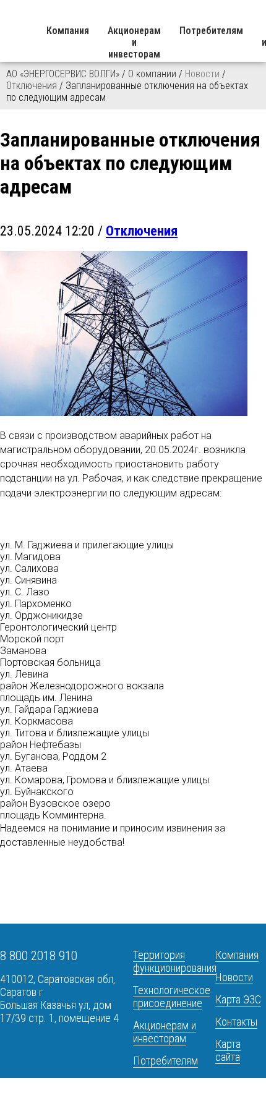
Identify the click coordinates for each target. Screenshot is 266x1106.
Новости (234, 977)
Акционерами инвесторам (134, 42)
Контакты (236, 1021)
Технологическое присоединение (171, 997)
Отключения (31, 85)
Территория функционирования (175, 961)
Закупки (150, 1082)
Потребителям (211, 30)
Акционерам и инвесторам (164, 1032)
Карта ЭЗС (238, 999)
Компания (67, 30)
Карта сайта (228, 1050)
